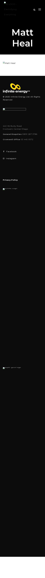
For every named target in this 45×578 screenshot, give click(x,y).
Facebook (11, 151)
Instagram (11, 158)
